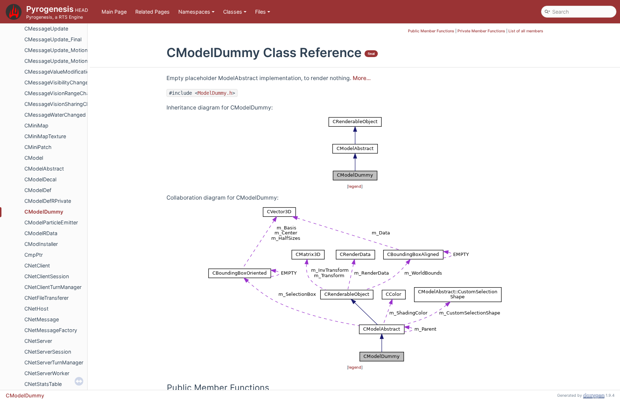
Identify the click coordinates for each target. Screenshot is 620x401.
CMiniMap (36, 125)
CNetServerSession (47, 352)
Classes (232, 12)
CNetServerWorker (46, 373)
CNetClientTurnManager (52, 287)
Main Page (114, 12)
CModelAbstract (44, 168)
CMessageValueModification (58, 72)
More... (362, 78)
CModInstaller (41, 244)
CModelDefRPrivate (47, 201)
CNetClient (37, 265)
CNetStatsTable (43, 384)
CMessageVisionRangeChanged (63, 93)
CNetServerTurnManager (53, 362)
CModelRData (40, 233)
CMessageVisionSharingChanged (64, 104)
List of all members (525, 31)
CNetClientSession (46, 276)
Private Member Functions (481, 31)
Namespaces (194, 12)
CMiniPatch (38, 147)
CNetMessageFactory (50, 330)
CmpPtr (33, 255)
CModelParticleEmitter (51, 222)
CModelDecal (40, 179)
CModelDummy (43, 212)
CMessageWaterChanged (55, 115)
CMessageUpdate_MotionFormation (68, 50)
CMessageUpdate (46, 28)
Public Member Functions (431, 31)
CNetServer (38, 341)
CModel (33, 158)
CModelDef (37, 190)
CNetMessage (41, 319)
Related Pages (152, 12)
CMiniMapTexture (45, 136)
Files (260, 12)
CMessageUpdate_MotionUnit (60, 61)
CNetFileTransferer (46, 298)
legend (354, 186)
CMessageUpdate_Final (52, 39)
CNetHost (36, 309)
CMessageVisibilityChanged (57, 82)
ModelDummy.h (215, 93)
